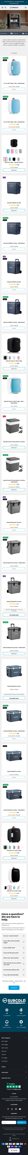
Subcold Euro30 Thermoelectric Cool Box (14, 441)
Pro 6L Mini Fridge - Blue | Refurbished (14, 122)
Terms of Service (16, 1129)
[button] (14, 124)
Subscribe (20, 1122)
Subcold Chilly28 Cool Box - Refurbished (14, 243)
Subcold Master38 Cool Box (14, 601)
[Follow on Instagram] (16, 1109)
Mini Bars (4, 1051)
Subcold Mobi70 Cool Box (14, 771)
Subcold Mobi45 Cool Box (14, 686)
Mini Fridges (5, 1041)
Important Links (6, 1078)
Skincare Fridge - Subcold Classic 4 (14, 162)
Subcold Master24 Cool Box (14, 522)
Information (5, 1072)
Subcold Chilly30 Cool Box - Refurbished (14, 322)
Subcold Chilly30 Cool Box (14, 282)
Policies (4, 1066)
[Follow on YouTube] (20, 1109)
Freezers (4, 1054)
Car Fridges (4, 1058)
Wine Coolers (5, 1048)
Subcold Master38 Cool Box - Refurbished (14, 647)
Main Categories (6, 1038)
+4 (22, 887)
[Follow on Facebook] (8, 1109)
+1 (22, 159)
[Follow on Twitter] (12, 1109)
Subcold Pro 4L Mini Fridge (14, 850)
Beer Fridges (5, 1044)
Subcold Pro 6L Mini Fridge (14, 891)
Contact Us (14, 987)
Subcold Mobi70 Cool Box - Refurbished (14, 810)
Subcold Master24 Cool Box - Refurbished (14, 563)
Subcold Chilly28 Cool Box (14, 203)
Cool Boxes (4, 1061)
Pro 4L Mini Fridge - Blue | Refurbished (14, 83)
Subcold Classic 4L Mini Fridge (14, 361)
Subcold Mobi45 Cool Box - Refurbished (14, 731)
